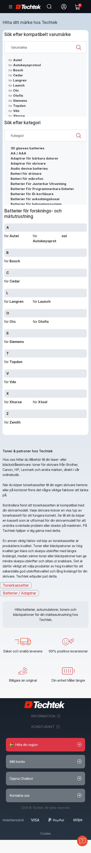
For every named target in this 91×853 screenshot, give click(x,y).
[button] (45, 744)
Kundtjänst (43, 727)
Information (43, 716)
